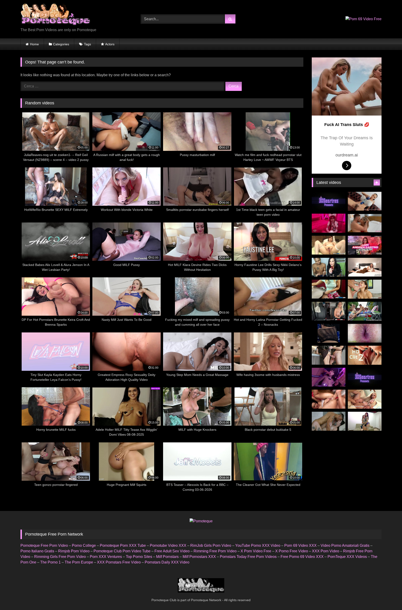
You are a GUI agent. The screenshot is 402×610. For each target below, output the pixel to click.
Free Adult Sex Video (172, 551)
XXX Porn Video (325, 551)
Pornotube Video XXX (168, 545)
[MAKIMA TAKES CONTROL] (328, 223)
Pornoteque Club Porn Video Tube (122, 551)
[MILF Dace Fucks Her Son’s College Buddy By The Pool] (365, 311)
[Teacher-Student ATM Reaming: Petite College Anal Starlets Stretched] (365, 289)
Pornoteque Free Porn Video (44, 545)
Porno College (84, 545)
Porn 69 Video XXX (300, 545)
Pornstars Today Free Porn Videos (248, 557)
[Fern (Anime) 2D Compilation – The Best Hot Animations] (365, 377)
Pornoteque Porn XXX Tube (123, 545)
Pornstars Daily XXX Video (167, 562)
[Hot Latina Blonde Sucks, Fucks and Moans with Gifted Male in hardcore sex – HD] (365, 223)
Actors (109, 44)
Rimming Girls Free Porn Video (60, 557)
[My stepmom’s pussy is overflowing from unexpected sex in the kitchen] (328, 355)
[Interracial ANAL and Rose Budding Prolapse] (365, 333)
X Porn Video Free (256, 551)
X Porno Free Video (291, 551)
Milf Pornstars (167, 557)
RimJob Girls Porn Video (210, 545)
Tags (87, 44)
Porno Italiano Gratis (37, 551)
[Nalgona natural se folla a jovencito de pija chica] (328, 333)
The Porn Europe (79, 562)
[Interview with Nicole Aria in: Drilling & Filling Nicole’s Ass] (365, 267)
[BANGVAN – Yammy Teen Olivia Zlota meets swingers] (328, 311)
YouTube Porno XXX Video (257, 545)
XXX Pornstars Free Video (119, 562)
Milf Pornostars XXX (199, 557)
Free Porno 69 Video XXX (302, 557)
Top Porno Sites (139, 557)
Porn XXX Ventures (106, 557)
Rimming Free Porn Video (215, 551)
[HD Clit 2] (365, 355)
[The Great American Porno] (328, 421)
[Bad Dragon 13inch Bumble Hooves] (365, 201)
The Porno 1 (50, 562)
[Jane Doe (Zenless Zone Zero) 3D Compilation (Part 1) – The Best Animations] (328, 377)
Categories (61, 44)
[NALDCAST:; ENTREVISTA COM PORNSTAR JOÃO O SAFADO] (328, 267)
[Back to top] (387, 596)
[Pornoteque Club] (55, 15)
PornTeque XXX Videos (347, 557)
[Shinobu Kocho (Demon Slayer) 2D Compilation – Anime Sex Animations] (328, 201)
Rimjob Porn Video (74, 551)
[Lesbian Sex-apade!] (328, 399)
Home (34, 44)
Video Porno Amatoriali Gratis (345, 545)
